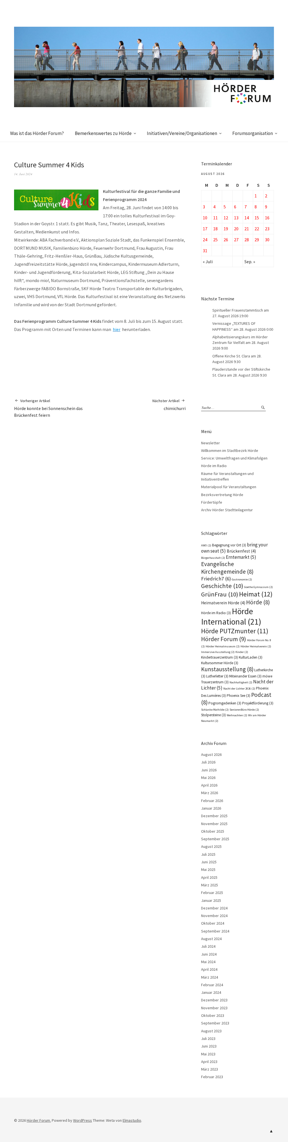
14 (246, 217)
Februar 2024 (212, 984)
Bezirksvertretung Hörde (222, 494)
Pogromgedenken (224, 703)
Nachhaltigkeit (241, 682)
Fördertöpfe (211, 502)
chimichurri (169, 404)
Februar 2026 (212, 800)
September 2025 (215, 838)
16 (267, 217)
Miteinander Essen (245, 676)
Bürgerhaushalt (213, 558)
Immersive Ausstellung (218, 652)
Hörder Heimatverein (255, 646)
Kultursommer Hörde (219, 663)
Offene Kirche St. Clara (231, 356)
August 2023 (211, 1030)
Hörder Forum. (39, 1120)
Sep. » (249, 261)
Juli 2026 (208, 762)
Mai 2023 (208, 1054)
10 (205, 217)
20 (236, 228)
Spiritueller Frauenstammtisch (237, 310)
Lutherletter (217, 676)
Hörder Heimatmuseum (223, 646)
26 (226, 239)
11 (215, 217)
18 (215, 228)
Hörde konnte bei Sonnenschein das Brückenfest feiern (48, 408)
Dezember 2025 (214, 815)
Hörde (258, 602)
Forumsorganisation (252, 133)
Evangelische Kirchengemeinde (227, 567)
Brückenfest (241, 551)
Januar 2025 (211, 900)
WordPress (82, 1120)
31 (205, 250)
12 (226, 217)
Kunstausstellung (227, 669)
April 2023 (209, 1061)
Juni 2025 (209, 861)
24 (205, 239)
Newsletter (210, 442)
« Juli (208, 261)
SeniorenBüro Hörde (244, 709)
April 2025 (209, 877)
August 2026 (211, 754)
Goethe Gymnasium (258, 587)
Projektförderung (257, 703)
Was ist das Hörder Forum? (37, 133)
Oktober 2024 (212, 923)
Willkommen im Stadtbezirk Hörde (229, 450)
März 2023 (209, 1069)
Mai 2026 (208, 777)
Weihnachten (237, 715)
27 (236, 239)
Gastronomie (242, 579)
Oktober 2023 (212, 1015)
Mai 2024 (208, 961)
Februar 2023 (212, 1076)
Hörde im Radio (214, 465)
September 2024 (215, 931)
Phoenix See (238, 695)
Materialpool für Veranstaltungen (228, 486)
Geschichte (222, 586)
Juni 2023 (209, 1046)
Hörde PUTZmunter (234, 631)
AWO (206, 545)
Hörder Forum (223, 639)
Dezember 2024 (214, 908)
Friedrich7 (216, 578)
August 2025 (211, 846)
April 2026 (209, 785)
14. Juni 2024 (23, 174)
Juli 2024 (208, 946)
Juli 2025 (208, 854)
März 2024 (209, 977)
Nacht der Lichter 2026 (239, 688)
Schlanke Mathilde (215, 709)
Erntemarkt (241, 557)
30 (267, 239)
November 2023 (214, 1007)
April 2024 (209, 969)
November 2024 (214, 915)
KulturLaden (250, 657)
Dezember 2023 (214, 1000)
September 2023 (215, 1023)
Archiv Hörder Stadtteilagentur (227, 509)
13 (236, 217)
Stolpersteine (213, 715)
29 (257, 239)
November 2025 (214, 823)
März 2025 (209, 885)
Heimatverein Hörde (223, 602)
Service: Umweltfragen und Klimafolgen (234, 458)
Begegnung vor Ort (229, 545)
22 (257, 228)
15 (257, 217)
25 (215, 239)
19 (226, 228)
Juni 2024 (209, 954)
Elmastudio (132, 1120)
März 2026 (209, 792)
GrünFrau (219, 594)
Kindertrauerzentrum (219, 657)
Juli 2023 (208, 1038)
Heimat (256, 594)
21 (246, 228)
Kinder (241, 652)
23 (267, 228)
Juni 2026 (209, 769)
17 (205, 228)
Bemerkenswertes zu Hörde (103, 133)
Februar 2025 (212, 892)
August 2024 (211, 938)
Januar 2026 (211, 808)
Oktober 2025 (212, 831)
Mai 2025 (208, 869)
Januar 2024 (211, 992)
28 (246, 239)
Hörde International (231, 616)
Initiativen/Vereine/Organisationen (182, 133)
